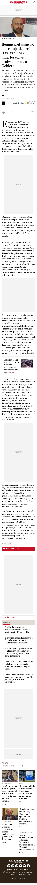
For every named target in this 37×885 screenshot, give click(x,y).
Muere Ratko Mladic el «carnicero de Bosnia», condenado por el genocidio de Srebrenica (9, 831)
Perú (9, 543)
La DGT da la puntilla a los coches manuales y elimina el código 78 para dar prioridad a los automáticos (19, 678)
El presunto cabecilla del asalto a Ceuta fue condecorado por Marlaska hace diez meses (18, 640)
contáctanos (24, 870)
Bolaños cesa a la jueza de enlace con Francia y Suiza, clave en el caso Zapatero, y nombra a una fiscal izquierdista (18, 652)
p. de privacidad (27, 872)
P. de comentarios (24, 875)
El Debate (6, 372)
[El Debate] (18, 2)
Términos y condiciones (11, 872)
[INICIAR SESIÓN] (34, 2)
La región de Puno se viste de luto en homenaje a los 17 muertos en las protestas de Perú (11, 365)
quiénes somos (12, 870)
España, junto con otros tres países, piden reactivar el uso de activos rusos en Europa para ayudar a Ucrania (9, 793)
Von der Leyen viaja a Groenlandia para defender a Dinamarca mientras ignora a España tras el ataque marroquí (27, 841)
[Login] (34, 2)
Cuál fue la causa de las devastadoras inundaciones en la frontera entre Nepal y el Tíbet (18, 629)
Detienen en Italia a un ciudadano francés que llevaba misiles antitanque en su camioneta (27, 792)
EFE (4, 95)
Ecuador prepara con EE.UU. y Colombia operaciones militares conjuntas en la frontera (26, 816)
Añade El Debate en (19, 103)
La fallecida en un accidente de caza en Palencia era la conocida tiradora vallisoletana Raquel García (20, 665)
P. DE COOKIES (11, 875)
